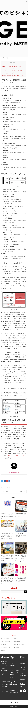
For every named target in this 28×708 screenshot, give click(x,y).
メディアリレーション (19, 644)
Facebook (13, 702)
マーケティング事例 (6, 681)
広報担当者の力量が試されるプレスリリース (12, 75)
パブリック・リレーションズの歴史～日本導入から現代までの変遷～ (20, 535)
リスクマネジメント (5, 647)
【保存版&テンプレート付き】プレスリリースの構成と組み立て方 (20, 515)
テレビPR (3, 644)
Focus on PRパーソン (14, 692)
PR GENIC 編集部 (9, 486)
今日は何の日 (12, 690)
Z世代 (15, 638)
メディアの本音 (5, 691)
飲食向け (3, 650)
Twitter (11, 702)
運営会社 (21, 673)
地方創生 (16, 647)
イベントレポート (5, 641)
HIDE (16, 63)
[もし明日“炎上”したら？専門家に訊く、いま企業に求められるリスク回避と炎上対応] (7, 506)
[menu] (26, 2)
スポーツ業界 (17, 641)
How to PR (5, 487)
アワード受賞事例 (5, 677)
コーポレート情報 (9, 68)
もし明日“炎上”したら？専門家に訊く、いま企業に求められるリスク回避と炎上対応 (7, 516)
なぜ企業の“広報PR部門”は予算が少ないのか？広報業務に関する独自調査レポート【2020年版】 (20, 579)
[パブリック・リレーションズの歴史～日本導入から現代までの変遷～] (21, 526)
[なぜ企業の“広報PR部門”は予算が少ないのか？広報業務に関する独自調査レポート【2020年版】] (21, 569)
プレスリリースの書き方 (8, 73)
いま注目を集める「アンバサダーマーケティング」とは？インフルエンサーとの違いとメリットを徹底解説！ (7, 580)
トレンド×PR (4, 679)
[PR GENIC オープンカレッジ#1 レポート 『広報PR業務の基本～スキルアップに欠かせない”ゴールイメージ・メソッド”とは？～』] (21, 548)
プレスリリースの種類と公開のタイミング (12, 66)
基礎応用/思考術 (5, 666)
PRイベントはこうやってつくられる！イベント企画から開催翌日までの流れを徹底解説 (7, 558)
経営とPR (4, 668)
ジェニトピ (12, 687)
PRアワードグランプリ (6, 638)
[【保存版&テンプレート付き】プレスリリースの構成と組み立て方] (21, 506)
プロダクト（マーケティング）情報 (13, 70)
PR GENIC (16, 706)
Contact (15, 702)
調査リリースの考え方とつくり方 (16, 456)
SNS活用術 (4, 689)
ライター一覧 (22, 667)
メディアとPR (4, 686)
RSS (17, 702)
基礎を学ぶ (9, 487)
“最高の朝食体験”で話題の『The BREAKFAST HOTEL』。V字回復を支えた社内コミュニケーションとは (7, 537)
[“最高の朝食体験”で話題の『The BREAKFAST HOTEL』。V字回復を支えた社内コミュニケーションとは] (7, 526)
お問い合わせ (22, 679)
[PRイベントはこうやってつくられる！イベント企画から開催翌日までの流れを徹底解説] (7, 548)
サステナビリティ (5, 684)
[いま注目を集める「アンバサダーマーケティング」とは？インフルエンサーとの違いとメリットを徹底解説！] (7, 569)
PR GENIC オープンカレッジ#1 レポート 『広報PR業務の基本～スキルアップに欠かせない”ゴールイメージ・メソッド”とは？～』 (20, 558)
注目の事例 (4, 670)
